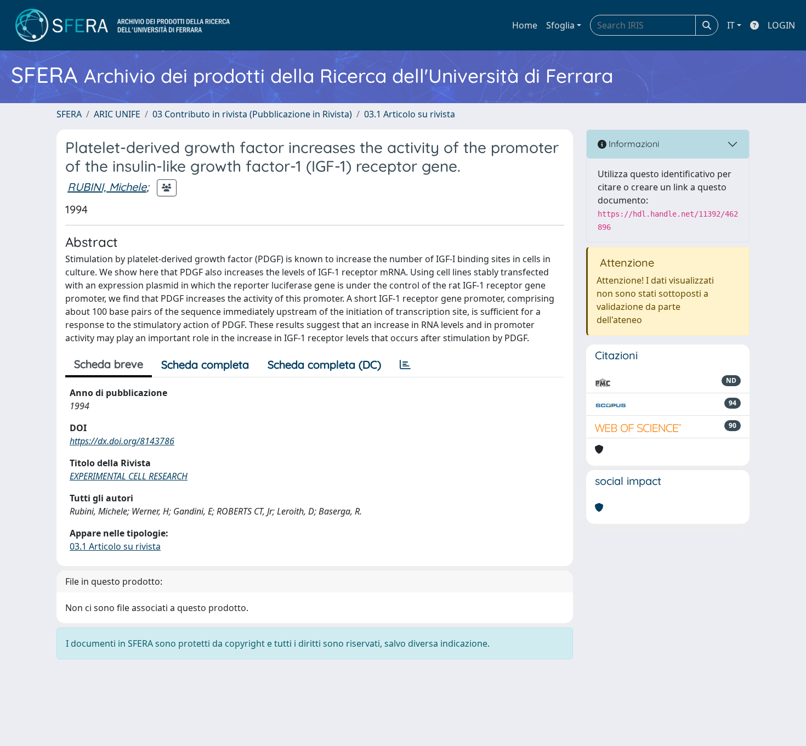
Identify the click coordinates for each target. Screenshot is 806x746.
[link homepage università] (123, 25)
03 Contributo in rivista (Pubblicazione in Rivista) (252, 114)
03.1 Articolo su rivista (409, 114)
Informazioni (632, 143)
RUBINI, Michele (106, 187)
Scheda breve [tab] (108, 364)
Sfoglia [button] (560, 25)
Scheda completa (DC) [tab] (324, 364)
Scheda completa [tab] (205, 364)
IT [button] (731, 25)
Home (524, 25)
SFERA (69, 114)
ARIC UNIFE (117, 114)
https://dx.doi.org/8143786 (122, 441)
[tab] (405, 364)
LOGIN (781, 25)
